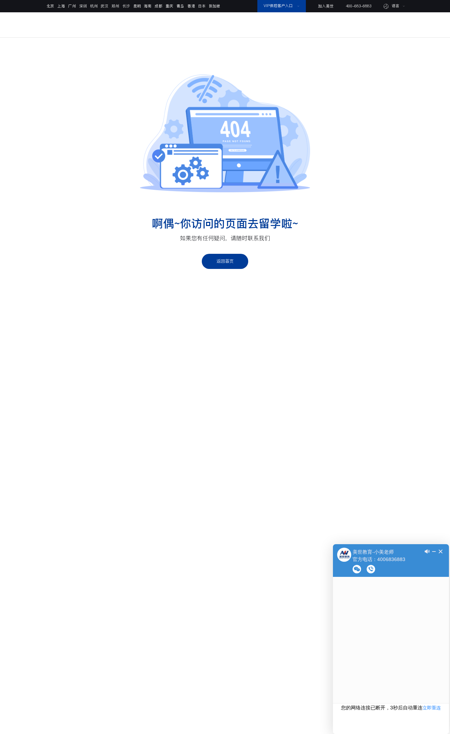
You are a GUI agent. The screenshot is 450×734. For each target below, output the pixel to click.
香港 (191, 6)
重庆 (169, 6)
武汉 (104, 6)
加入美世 (326, 6)
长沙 (126, 6)
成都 (158, 6)
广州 (72, 6)
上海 (61, 6)
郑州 (115, 6)
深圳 (83, 6)
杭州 (94, 6)
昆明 (137, 6)
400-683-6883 (358, 6)
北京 (50, 6)
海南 (148, 6)
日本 (202, 6)
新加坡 (214, 6)
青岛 (180, 6)
